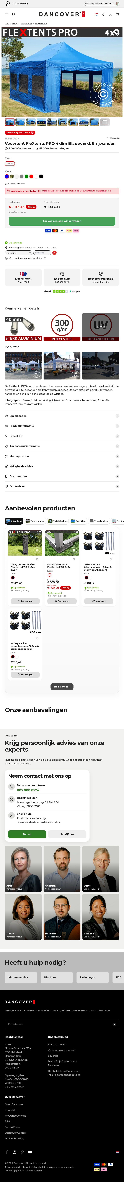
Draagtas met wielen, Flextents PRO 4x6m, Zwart (23, 567)
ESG (7, 1121)
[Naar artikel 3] (31, 122)
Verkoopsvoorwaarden (62, 1050)
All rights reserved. (36, 1163)
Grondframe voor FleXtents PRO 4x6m (59, 566)
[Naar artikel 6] (62, 122)
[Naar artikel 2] (20, 122)
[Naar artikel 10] (105, 122)
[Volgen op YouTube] (30, 1152)
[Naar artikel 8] (84, 122)
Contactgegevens (14, 1170)
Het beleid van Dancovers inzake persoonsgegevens (64, 1073)
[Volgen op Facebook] (7, 1152)
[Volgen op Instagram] (15, 1152)
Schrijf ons (67, 834)
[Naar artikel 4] (41, 122)
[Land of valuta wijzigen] (96, 14)
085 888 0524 (62, 282)
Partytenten (26, 24)
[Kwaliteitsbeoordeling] (12, 138)
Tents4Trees (12, 1127)
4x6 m (10, 163)
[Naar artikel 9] (94, 122)
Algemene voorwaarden (62, 1167)
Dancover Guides (15, 1132)
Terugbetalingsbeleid (34, 1167)
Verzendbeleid (35, 1170)
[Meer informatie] (45, 258)
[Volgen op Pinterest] (22, 1152)
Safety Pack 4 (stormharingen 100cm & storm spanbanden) (25, 646)
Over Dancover (14, 1104)
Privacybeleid (12, 1167)
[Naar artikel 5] (52, 122)
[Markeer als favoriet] (37, 559)
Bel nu (27, 834)
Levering (53, 1055)
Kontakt (10, 1110)
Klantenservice (57, 1044)
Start (7, 24)
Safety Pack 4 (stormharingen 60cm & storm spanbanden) (98, 567)
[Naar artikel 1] (10, 122)
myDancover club (15, 1115)
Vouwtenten (41, 24)
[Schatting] (54, 253)
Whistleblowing (14, 1138)
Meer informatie (101, 282)
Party (14, 24)
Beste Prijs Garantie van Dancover (62, 1063)
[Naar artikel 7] (73, 122)
